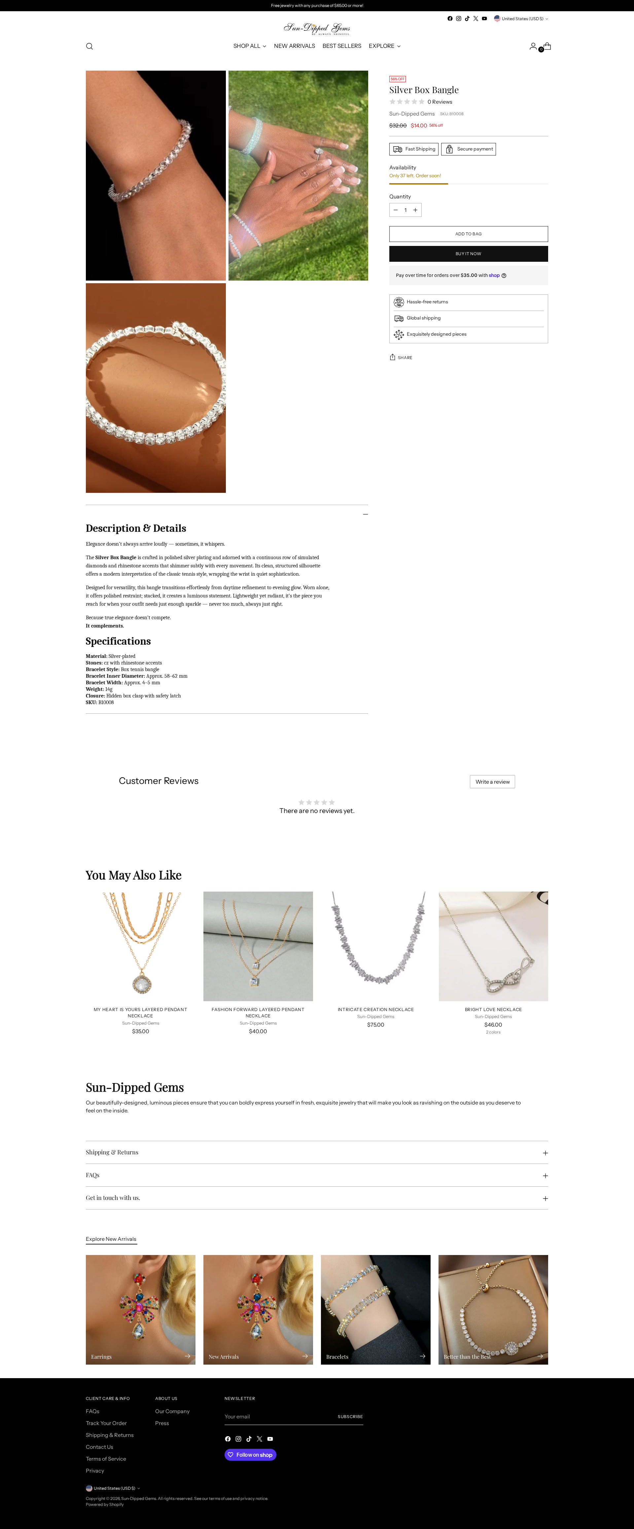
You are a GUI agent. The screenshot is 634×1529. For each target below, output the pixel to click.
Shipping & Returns (110, 1435)
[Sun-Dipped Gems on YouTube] (484, 18)
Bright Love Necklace (493, 1009)
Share (405, 357)
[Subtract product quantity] (396, 210)
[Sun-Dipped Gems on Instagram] (459, 18)
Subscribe (350, 1416)
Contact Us (99, 1447)
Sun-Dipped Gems (412, 113)
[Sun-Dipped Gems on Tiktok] (467, 18)
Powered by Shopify (105, 1504)
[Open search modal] (89, 46)
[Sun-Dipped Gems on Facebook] (450, 18)
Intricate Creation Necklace (376, 1009)
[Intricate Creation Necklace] (376, 946)
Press (162, 1423)
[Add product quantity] (415, 210)
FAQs (92, 1411)
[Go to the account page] (530, 46)
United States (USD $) (523, 18)
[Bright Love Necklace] (493, 946)
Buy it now (469, 253)
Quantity (400, 196)
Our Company (172, 1411)
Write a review (493, 781)
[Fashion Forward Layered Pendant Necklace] (258, 946)
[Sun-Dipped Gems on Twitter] (476, 18)
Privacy (95, 1470)
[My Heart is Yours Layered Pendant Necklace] (140, 946)
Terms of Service (106, 1458)
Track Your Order (106, 1423)
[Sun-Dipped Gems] (317, 29)
